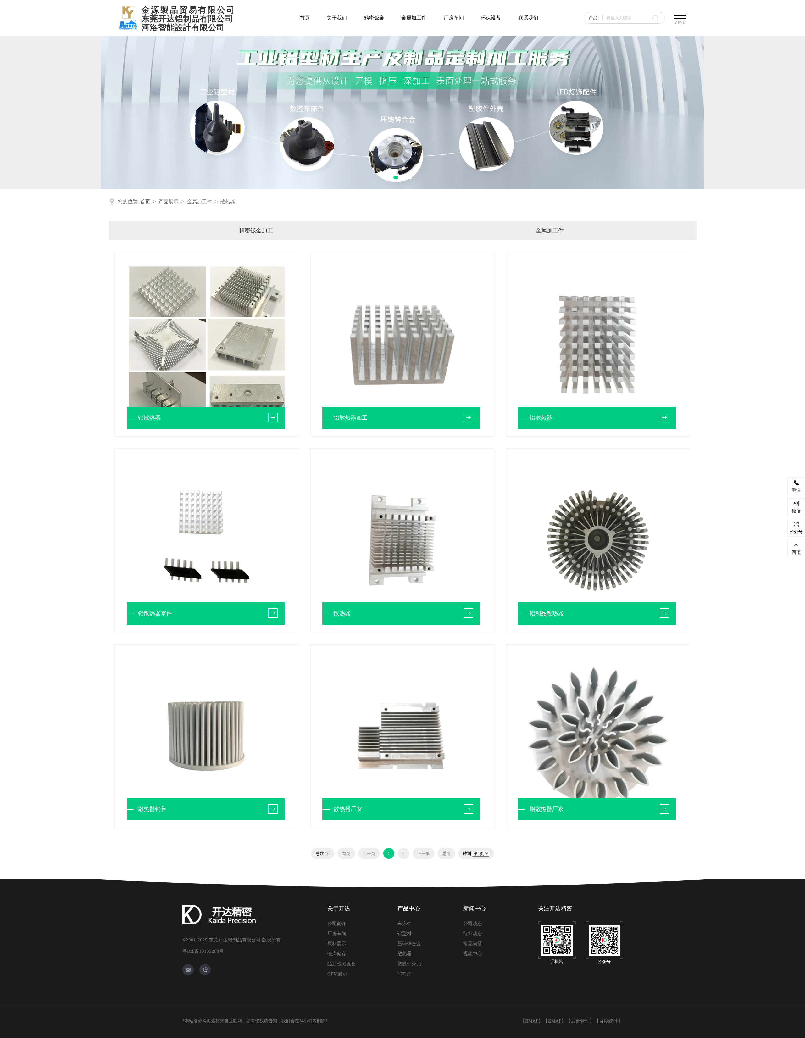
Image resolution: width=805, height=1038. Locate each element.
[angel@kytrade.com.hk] (188, 969)
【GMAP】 (554, 1021)
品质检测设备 (341, 963)
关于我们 (337, 17)
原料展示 (336, 943)
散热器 (227, 201)
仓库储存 (336, 953)
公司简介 (336, 923)
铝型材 (404, 933)
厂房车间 (454, 17)
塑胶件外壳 (409, 963)
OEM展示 (337, 973)
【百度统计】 (608, 1021)
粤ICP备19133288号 (203, 951)
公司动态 (472, 923)
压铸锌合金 (409, 943)
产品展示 (168, 201)
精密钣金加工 (256, 230)
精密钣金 (374, 17)
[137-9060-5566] (205, 969)
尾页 (446, 853)
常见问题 (472, 943)
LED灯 (404, 973)
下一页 (423, 853)
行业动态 (472, 933)
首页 (305, 17)
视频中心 (472, 953)
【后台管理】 (580, 1021)
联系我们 (528, 17)
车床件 (404, 923)
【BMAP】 (531, 1021)
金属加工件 (413, 17)
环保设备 (491, 17)
